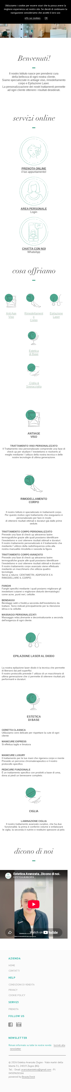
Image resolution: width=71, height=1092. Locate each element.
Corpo (34, 320)
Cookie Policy (17, 995)
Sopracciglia (34, 386)
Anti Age (11, 313)
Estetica (34, 350)
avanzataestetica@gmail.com (36, 1069)
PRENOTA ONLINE (34, 168)
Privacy (13, 989)
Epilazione (56, 313)
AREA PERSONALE (34, 208)
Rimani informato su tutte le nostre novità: (36, 1047)
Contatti (14, 970)
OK (46, 18)
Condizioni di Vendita (21, 984)
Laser (56, 316)
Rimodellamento (33, 315)
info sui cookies (32, 18)
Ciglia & (34, 383)
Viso (11, 316)
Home (12, 965)
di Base (33, 354)
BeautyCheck (28, 1076)
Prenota (13, 1009)
